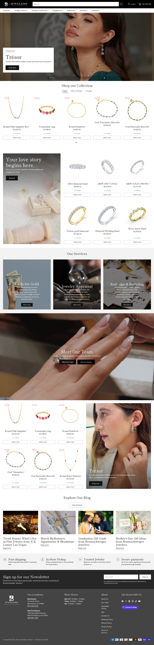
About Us (104, 599)
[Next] (150, 118)
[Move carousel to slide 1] (55, 78)
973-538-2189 (32, 606)
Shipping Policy (107, 619)
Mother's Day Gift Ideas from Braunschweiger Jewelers (131, 541)
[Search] (121, 4)
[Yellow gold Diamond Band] (77, 214)
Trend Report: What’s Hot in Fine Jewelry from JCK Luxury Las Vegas (19, 541)
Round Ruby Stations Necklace (70, 477)
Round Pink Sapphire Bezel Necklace (16, 128)
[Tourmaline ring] (47, 110)
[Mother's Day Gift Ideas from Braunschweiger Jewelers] (133, 522)
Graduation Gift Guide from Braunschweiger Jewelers (92, 541)
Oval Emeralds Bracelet (137, 126)
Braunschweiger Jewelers (24, 639)
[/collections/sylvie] (31, 198)
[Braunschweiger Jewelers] (16, 4)
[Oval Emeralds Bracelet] (137, 110)
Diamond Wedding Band (107, 230)
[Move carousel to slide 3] (82, 78)
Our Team (105, 603)
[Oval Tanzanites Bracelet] (107, 108)
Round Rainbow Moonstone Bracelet (77, 128)
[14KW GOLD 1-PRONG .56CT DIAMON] (137, 167)
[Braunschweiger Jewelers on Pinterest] (129, 601)
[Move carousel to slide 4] (95, 78)
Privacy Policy (106, 627)
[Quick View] (28, 99)
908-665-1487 (32, 618)
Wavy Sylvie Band (137, 228)
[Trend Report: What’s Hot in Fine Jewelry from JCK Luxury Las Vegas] (20, 522)
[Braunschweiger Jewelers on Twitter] (126, 601)
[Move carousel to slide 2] (68, 78)
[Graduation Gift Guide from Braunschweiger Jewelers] (95, 522)
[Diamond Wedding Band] (107, 214)
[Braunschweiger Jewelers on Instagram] (132, 601)
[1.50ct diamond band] (77, 167)
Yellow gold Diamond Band (77, 232)
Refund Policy (106, 623)
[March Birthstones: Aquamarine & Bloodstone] (58, 522)
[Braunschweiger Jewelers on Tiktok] (136, 601)
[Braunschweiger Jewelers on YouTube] (139, 601)
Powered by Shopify (41, 639)
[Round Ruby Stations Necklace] (70, 460)
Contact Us (105, 616)
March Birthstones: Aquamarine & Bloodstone (57, 539)
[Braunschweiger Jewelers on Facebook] (122, 601)
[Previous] (3, 118)
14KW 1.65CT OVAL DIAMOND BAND (107, 185)
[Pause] (104, 78)
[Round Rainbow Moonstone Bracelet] (77, 110)
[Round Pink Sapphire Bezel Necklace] (17, 110)
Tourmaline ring (47, 126)
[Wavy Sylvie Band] (137, 213)
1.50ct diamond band (77, 183)
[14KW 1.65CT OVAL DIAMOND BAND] (107, 167)
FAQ (102, 612)
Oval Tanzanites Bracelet (107, 122)
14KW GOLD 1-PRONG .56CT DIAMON (137, 185)
